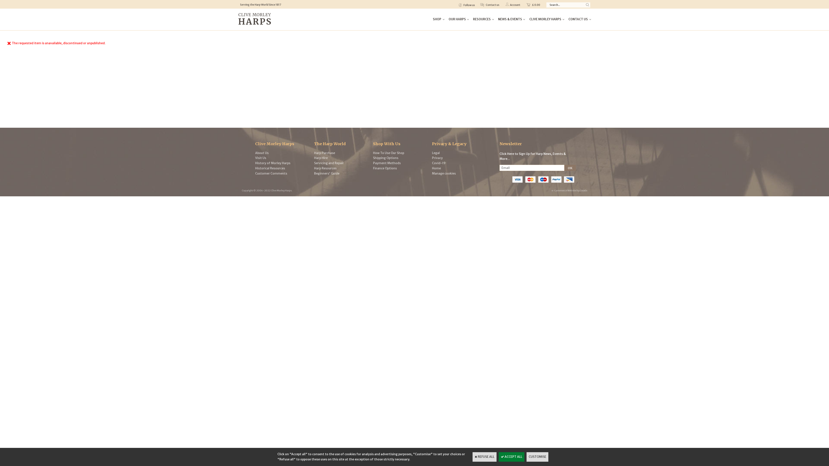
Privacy (437, 158)
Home (436, 168)
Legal (436, 153)
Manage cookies (444, 173)
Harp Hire (321, 158)
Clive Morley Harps (545, 19)
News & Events (510, 19)
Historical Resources (270, 168)
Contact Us (578, 19)
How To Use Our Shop (388, 153)
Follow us (469, 5)
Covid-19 (438, 163)
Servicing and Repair (329, 163)
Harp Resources (325, 168)
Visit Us (260, 158)
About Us (262, 153)
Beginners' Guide (326, 173)
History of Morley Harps (272, 163)
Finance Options (385, 168)
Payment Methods (387, 163)
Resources (482, 19)
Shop (437, 19)
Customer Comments (271, 173)
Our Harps (457, 19)
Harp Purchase (324, 153)
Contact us (492, 4)
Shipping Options (385, 158)
